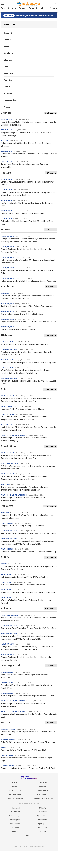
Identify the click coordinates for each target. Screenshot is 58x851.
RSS (30, 836)
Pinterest (16, 812)
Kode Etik (42, 782)
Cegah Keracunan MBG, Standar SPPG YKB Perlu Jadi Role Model (28, 322)
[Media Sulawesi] (29, 4)
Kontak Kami (43, 794)
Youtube (44, 828)
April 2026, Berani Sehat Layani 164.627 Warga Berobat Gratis (27, 306)
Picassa (16, 832)
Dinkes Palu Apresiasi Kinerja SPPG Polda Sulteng (22, 314)
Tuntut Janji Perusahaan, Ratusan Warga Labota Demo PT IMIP (27, 696)
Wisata (7, 107)
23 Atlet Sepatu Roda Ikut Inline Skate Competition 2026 (25, 344)
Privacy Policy (15, 790)
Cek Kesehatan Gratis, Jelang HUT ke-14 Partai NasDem (24, 577)
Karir (14, 786)
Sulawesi (8, 93)
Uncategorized (10, 100)
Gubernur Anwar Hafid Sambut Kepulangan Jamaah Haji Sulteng (28, 552)
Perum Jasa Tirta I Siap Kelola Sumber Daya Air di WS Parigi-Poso (29, 533)
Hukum (7, 46)
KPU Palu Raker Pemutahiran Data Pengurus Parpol (23, 585)
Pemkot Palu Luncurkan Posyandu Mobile (18, 329)
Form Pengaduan (15, 798)
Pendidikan (9, 73)
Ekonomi (8, 33)
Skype (16, 828)
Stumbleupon (16, 816)
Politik (7, 87)
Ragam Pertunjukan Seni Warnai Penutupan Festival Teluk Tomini (28, 768)
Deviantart (16, 824)
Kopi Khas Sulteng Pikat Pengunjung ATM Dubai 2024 (23, 750)
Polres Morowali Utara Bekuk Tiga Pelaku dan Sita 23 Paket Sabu (28, 281)
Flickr (44, 832)
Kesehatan (8, 53)
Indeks (15, 782)
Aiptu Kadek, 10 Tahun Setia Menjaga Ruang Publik (22, 213)
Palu (6, 67)
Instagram (16, 820)
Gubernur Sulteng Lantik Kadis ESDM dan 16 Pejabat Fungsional (28, 592)
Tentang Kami (14, 794)
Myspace (43, 824)
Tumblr (43, 812)
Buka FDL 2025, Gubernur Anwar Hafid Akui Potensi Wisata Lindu (28, 742)
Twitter (43, 808)
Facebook (16, 808)
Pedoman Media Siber (43, 798)
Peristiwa (8, 80)
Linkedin (43, 820)
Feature (7, 40)
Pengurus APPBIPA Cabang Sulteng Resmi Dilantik (22, 409)
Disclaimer (42, 790)
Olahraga (8, 60)
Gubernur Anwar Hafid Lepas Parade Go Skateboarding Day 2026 (28, 363)
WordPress (44, 816)
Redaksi (42, 786)
